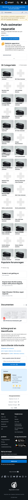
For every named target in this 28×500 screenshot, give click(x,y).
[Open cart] (21, 2)
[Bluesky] (20, 476)
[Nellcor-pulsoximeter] (7, 202)
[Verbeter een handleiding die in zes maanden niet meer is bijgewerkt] (20, 386)
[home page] (9, 2)
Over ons (3, 417)
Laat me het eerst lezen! (9, 464)
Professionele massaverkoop (18, 424)
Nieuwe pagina (23, 65)
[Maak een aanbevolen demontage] (17, 386)
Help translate (12, 471)
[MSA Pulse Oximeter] (20, 189)
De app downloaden (21, 437)
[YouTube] (14, 476)
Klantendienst (4, 419)
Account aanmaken (14, 8)
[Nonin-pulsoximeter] (20, 202)
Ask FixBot (12, 364)
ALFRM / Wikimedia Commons (16, 353)
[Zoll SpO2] (20, 253)
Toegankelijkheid (5, 439)
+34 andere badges (16, 388)
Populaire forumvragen (12, 262)
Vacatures (3, 424)
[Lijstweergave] (24, 304)
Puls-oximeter (8, 12)
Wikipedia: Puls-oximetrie (7, 348)
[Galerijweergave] (26, 304)
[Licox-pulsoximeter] (20, 150)
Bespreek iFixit (4, 421)
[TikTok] (2, 476)
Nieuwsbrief (4, 426)
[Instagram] (11, 476)
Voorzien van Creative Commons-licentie (14, 494)
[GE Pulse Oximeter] (20, 125)
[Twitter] (8, 476)
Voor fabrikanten (19, 432)
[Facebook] (5, 476)
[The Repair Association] (26, 476)
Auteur (5, 371)
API (2, 429)
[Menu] (2, 2)
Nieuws (16, 419)
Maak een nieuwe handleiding (11, 38)
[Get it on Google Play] (21, 445)
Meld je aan (14, 461)
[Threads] (23, 476)
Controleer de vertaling (12, 19)
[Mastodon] (17, 476)
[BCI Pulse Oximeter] (20, 73)
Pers (16, 417)
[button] (17, 2)
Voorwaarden (4, 444)
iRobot (6, 35)
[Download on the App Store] (20, 440)
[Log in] (25, 2)
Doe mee (17, 421)
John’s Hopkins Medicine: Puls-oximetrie (11, 351)
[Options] (2, 12)
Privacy (3, 442)
